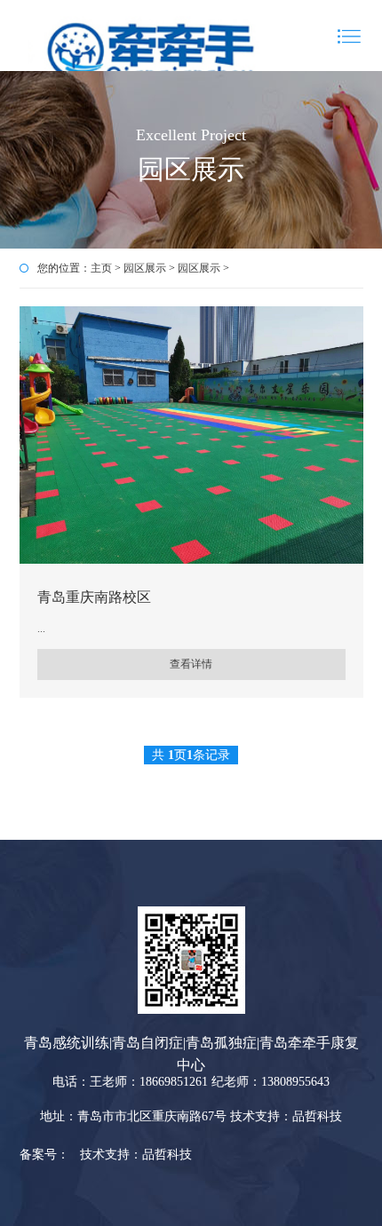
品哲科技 (167, 1154)
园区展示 (144, 268)
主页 (101, 268)
